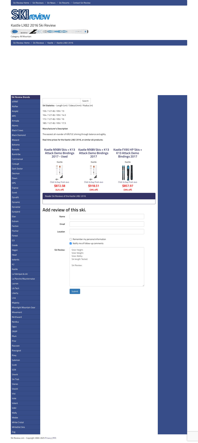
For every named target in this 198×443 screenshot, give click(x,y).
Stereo (15, 384)
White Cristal (18, 422)
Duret (14, 192)
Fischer (15, 230)
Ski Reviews (38, 2)
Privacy (48, 437)
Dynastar (16, 206)
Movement (17, 312)
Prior (14, 340)
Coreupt (15, 163)
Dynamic (16, 202)
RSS (54, 437)
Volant (15, 403)
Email (62, 224)
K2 (13, 264)
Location (61, 231)
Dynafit (15, 197)
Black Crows (17, 130)
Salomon (16, 360)
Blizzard (15, 139)
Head (14, 254)
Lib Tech (15, 288)
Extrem (15, 221)
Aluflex (15, 106)
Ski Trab (15, 379)
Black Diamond (19, 135)
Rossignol (16, 350)
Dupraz (15, 187)
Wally (14, 412)
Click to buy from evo (59, 182)
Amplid (15, 111)
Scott (14, 364)
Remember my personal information (89, 239)
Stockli (15, 388)
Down (14, 178)
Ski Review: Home (21, 42)
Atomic (15, 125)
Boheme (16, 144)
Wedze (15, 417)
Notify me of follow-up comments (88, 243)
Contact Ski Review (81, 2)
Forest (15, 235)
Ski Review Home (21, 2)
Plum (14, 336)
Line (14, 297)
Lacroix (15, 283)
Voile (14, 398)
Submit (75, 291)
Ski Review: (59, 249)
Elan (14, 216)
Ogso (14, 326)
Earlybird (16, 211)
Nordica (15, 321)
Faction (15, 226)
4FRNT (15, 101)
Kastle (50, 42)
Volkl (14, 407)
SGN (14, 369)
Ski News (51, 2)
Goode (15, 245)
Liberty (15, 293)
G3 (13, 240)
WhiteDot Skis (18, 427)
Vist (13, 393)
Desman (16, 173)
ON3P (14, 331)
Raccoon (16, 345)
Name (62, 216)
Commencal (17, 159)
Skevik (15, 374)
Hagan (15, 250)
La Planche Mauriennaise (23, 278)
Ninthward (17, 317)
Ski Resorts (64, 2)
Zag (13, 431)
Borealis (15, 149)
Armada (15, 120)
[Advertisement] (99, 71)
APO (14, 116)
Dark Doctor (17, 168)
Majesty (15, 302)
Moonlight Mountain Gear (23, 307)
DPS (14, 183)
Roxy (14, 355)
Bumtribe (16, 154)
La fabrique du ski (20, 273)
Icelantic (15, 259)
